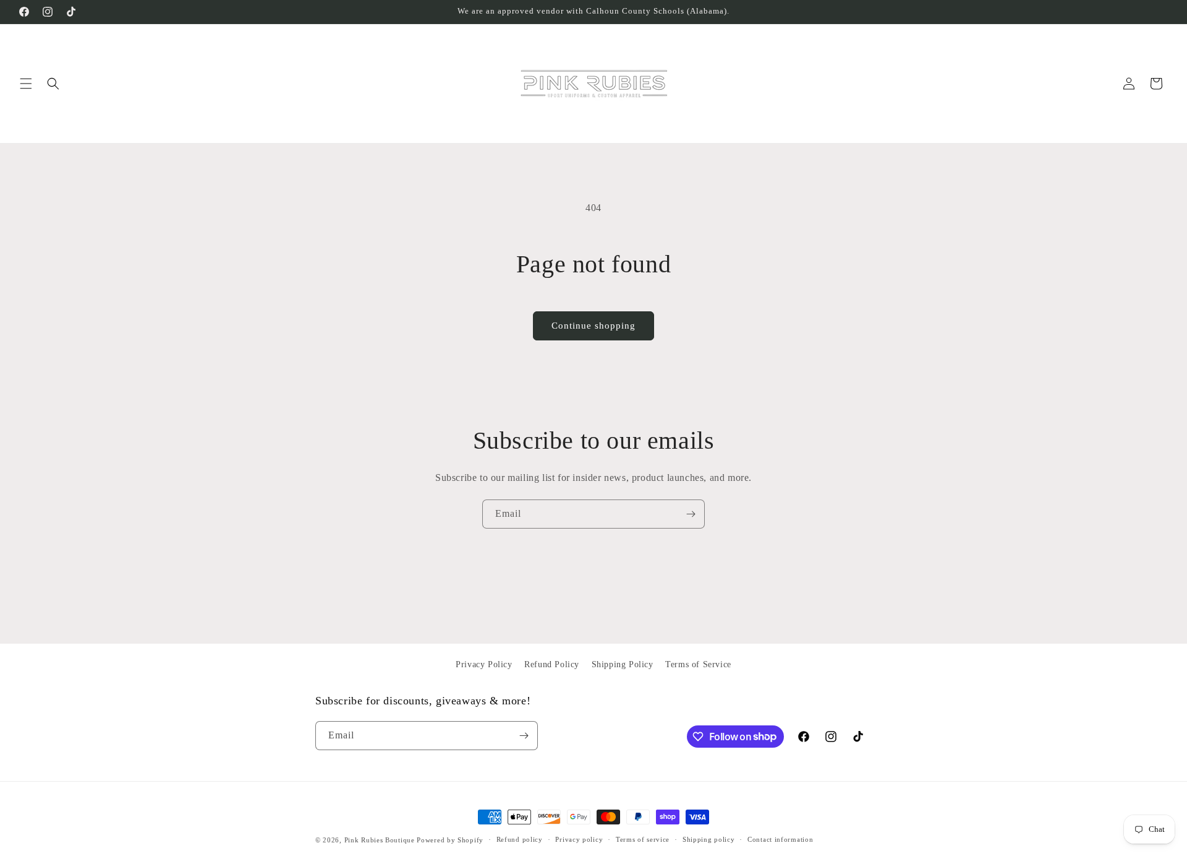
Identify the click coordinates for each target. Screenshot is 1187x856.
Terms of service (643, 839)
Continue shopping (593, 326)
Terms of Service (698, 664)
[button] (26, 83)
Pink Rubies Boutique (379, 840)
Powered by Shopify (450, 840)
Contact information (780, 839)
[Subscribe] (690, 514)
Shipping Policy (622, 664)
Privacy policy (579, 839)
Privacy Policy (484, 664)
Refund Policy (551, 664)
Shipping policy (709, 839)
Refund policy (519, 839)
